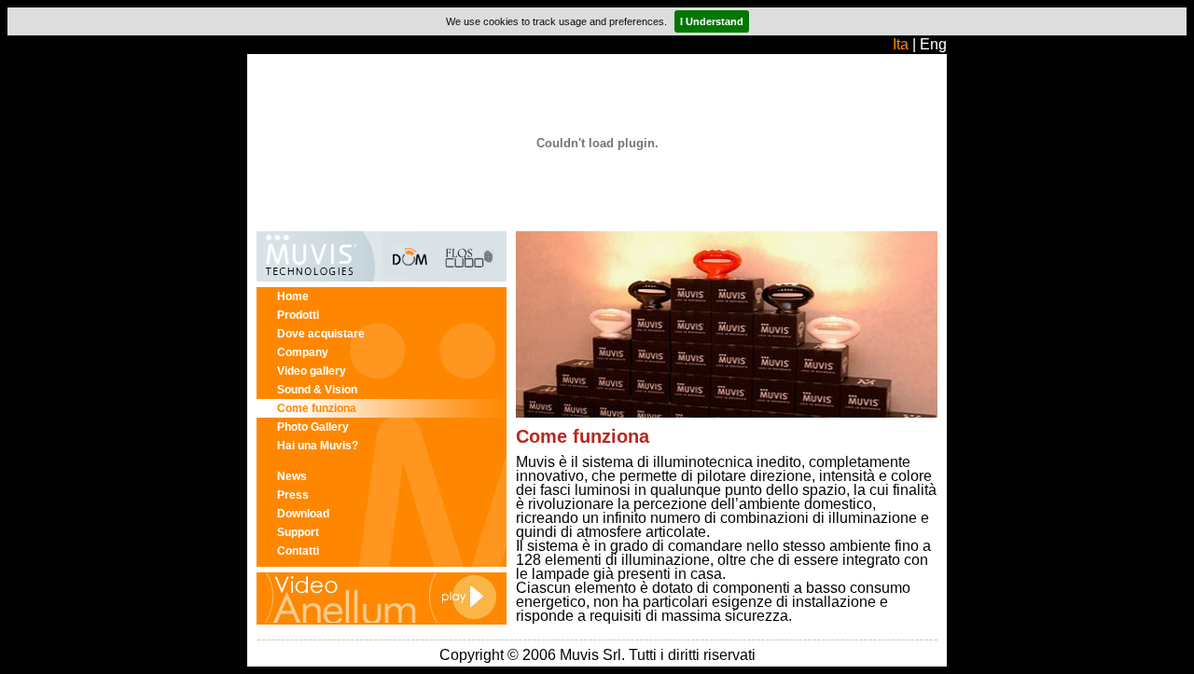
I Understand (711, 21)
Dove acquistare (321, 333)
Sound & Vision (317, 389)
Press (293, 495)
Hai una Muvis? (317, 445)
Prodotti (298, 315)
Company (302, 352)
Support (298, 532)
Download (303, 513)
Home (293, 296)
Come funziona (316, 408)
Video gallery (311, 371)
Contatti (298, 550)
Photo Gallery (313, 426)
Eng (933, 44)
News (292, 476)
